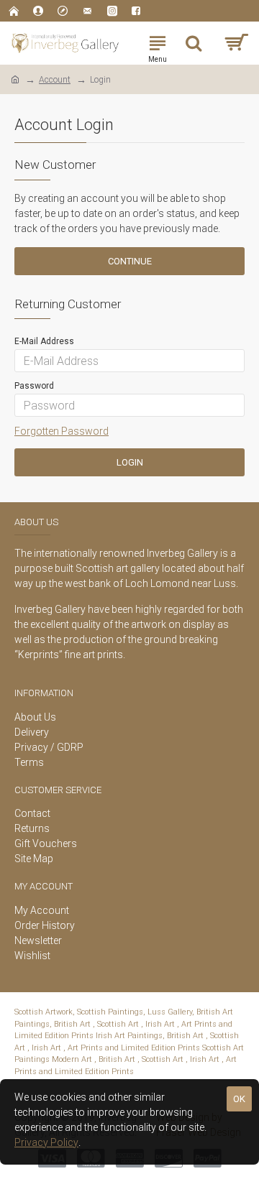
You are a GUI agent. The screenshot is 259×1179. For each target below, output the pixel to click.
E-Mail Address (44, 341)
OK (239, 1099)
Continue (130, 261)
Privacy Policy (46, 1142)
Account (55, 80)
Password (34, 386)
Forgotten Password (61, 431)
